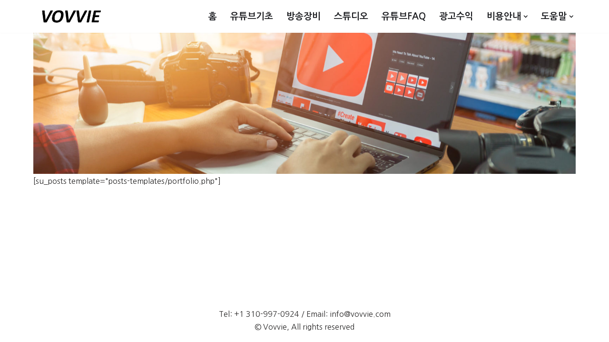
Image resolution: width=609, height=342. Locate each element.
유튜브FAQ (404, 16)
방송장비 (303, 16)
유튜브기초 (251, 16)
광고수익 (456, 16)
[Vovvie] (71, 16)
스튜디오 (351, 16)
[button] (525, 16)
